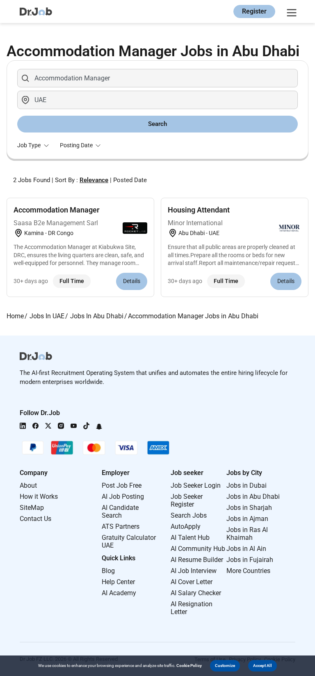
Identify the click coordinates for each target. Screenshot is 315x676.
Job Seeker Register (187, 500)
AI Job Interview (194, 571)
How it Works (39, 496)
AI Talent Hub (190, 537)
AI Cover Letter (191, 582)
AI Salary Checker (196, 593)
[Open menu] (290, 11)
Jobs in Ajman (247, 519)
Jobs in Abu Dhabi (253, 496)
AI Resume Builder (197, 560)
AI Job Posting (123, 496)
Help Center (118, 582)
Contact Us (35, 519)
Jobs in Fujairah (249, 560)
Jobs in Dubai (246, 485)
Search (157, 124)
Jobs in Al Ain (246, 549)
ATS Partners (120, 526)
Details (131, 281)
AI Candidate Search (120, 511)
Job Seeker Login (196, 485)
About (28, 485)
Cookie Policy (189, 665)
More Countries (248, 571)
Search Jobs (189, 515)
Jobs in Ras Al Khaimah (247, 533)
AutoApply (186, 526)
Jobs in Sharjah (249, 508)
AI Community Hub (198, 549)
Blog (108, 571)
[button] (225, 665)
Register (254, 11)
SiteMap (32, 508)
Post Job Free (122, 485)
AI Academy (119, 593)
